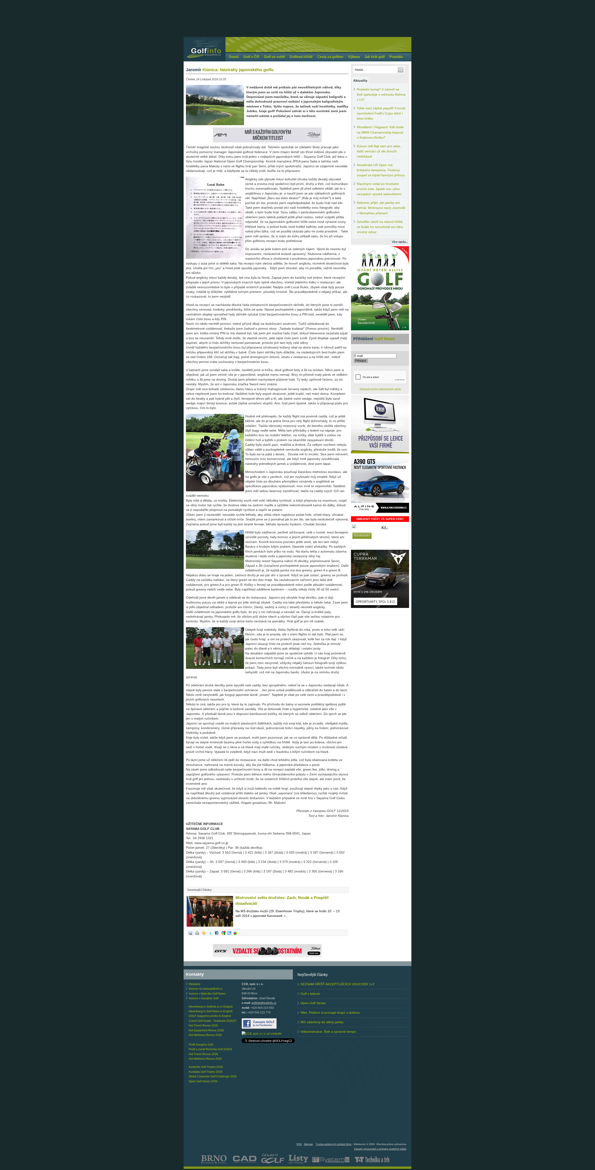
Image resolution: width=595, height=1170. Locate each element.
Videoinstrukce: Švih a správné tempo (328, 1031)
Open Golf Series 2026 (203, 1081)
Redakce (194, 984)
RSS (299, 1144)
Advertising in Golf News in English (210, 1011)
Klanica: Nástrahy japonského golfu (230, 69)
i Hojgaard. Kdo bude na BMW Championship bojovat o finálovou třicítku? (380, 132)
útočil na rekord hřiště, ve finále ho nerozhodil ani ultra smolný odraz (380, 227)
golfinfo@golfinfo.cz (263, 1003)
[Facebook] (217, 935)
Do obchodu (362, 535)
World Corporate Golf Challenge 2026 (213, 1076)
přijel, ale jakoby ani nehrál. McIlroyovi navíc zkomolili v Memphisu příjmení (381, 208)
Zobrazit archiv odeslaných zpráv (380, 389)
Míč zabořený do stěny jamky (322, 1022)
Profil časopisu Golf (201, 1044)
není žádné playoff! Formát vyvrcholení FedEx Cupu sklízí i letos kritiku (381, 113)
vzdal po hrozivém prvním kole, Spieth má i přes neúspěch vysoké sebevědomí (379, 189)
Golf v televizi (310, 994)
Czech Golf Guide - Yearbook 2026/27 (213, 1020)
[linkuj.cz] (229, 935)
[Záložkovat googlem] (223, 935)
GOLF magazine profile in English (210, 1016)
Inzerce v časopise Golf (203, 998)
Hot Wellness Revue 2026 (205, 1035)
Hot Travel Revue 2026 (203, 1025)
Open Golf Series (313, 1003)
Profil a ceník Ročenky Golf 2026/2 (210, 1049)
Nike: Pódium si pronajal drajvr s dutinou (330, 1012)
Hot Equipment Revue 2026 (206, 1030)
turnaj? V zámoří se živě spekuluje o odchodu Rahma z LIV (381, 94)
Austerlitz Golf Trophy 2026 (206, 1067)
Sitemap (308, 1144)
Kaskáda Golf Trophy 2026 (205, 1071)
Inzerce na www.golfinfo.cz (205, 988)
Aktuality (360, 80)
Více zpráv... (400, 242)
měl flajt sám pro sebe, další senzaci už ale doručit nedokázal (379, 151)
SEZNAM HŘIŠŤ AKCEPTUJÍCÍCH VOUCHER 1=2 (337, 984)
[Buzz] (235, 935)
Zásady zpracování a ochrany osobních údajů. (380, 1148)
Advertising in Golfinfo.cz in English (210, 1006)
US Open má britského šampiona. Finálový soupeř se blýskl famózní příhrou (381, 170)
